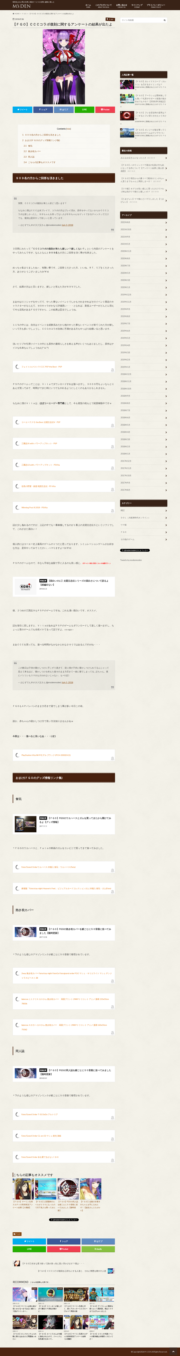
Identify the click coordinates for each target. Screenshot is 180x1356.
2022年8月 (125, 222)
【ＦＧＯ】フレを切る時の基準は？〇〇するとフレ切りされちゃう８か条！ (150, 115)
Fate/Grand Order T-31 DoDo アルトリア (40, 1114)
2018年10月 (126, 388)
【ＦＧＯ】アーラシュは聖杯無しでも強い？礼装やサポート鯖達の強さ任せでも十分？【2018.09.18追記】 (150, 98)
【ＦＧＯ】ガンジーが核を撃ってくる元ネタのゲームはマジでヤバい (150, 131)
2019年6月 (125, 331)
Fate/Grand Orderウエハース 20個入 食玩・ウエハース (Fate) (49, 867)
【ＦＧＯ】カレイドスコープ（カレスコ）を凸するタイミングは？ (150, 83)
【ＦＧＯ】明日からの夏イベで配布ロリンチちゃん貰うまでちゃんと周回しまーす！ (142, 180)
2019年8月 (125, 316)
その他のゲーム (127, 539)
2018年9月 (125, 396)
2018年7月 (125, 410)
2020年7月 (125, 265)
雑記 (123, 510)
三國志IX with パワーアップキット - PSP (39, 443)
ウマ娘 (124, 525)
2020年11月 (126, 251)
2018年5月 (125, 425)
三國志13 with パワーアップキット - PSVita (41, 465)
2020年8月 (125, 258)
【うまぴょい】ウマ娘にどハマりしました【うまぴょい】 (142, 200)
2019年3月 (125, 352)
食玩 (28, 145)
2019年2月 (125, 359)
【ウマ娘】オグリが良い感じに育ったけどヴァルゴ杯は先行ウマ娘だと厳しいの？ (142, 190)
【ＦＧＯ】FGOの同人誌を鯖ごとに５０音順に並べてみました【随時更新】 (68, 1205)
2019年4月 (125, 345)
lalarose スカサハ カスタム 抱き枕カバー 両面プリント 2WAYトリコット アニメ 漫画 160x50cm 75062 (64, 1027)
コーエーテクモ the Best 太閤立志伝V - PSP (41, 422)
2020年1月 (125, 287)
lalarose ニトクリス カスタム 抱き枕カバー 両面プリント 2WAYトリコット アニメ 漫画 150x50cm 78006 (65, 1001)
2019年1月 (125, 367)
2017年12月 (126, 461)
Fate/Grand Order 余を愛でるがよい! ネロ (40, 1157)
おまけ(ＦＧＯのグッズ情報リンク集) (41, 140)
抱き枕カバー (32, 151)
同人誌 (29, 156)
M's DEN (147, 1352)
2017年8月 (125, 490)
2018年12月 (126, 374)
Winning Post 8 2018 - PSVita (35, 507)
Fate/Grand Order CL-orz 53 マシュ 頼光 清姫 (41, 1136)
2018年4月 (125, 432)
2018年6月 (125, 417)
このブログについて (103, 6)
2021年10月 (126, 229)
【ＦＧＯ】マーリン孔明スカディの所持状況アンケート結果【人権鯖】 (23, 1204)
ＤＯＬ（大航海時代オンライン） (135, 517)
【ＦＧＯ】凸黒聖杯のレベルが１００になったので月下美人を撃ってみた (45, 1204)
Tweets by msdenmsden (131, 560)
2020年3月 (125, 280)
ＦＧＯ (18, 1234)
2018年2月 (125, 446)
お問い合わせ (121, 6)
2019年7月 (125, 323)
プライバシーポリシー (156, 6)
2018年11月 (126, 381)
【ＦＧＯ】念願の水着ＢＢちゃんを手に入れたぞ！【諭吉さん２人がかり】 (90, 1205)
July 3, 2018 (67, 225)
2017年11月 (126, 468)
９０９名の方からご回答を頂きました (41, 134)
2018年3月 (125, 439)
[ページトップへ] (173, 1351)
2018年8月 (125, 403)
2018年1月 (125, 453)
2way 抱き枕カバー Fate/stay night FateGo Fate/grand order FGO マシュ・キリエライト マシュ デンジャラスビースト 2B (67, 975)
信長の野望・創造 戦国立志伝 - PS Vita (39, 486)
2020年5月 (125, 273)
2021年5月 (125, 244)
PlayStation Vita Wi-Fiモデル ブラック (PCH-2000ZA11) (46, 755)
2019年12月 (126, 294)
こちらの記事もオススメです (40, 162)
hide (68, 129)
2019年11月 (126, 302)
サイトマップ (136, 6)
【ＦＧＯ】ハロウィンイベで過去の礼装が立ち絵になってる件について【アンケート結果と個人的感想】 (142, 168)
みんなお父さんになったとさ (138, 158)
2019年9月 (125, 309)
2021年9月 (125, 237)
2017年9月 (125, 482)
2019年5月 (125, 338)
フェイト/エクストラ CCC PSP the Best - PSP (42, 366)
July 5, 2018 (67, 682)
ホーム (88, 6)
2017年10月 (126, 475)
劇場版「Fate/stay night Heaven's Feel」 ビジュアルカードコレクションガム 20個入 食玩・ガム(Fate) (66, 888)
